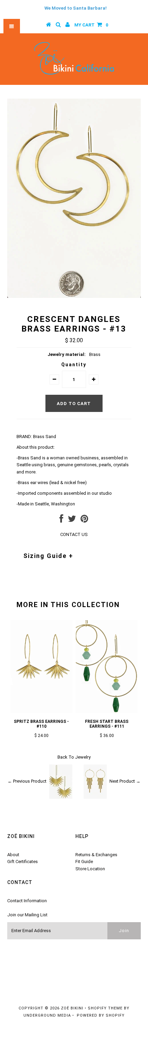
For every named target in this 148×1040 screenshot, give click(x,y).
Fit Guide (84, 861)
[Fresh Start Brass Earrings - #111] (107, 711)
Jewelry (83, 757)
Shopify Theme (105, 1008)
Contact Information (27, 900)
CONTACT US (74, 534)
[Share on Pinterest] (84, 520)
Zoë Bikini (72, 1008)
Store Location (90, 868)
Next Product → (124, 781)
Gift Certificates (22, 861)
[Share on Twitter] (72, 520)
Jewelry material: (66, 354)
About (13, 854)
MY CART (91, 24)
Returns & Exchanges (96, 854)
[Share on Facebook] (61, 520)
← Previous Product (27, 781)
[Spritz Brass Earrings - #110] (41, 711)
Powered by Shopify (101, 1015)
